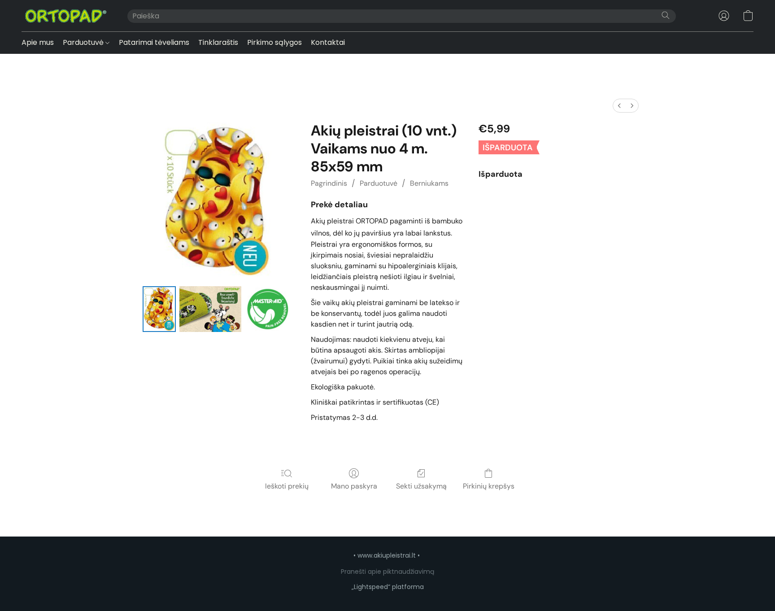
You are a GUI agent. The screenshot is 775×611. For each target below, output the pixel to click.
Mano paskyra (354, 486)
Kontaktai (328, 42)
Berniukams (429, 183)
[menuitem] (619, 105)
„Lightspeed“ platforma (388, 586)
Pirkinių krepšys (488, 486)
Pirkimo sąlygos (274, 42)
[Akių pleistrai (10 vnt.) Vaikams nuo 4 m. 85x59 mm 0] (159, 309)
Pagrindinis (329, 183)
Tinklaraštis (218, 42)
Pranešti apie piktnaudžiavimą (387, 571)
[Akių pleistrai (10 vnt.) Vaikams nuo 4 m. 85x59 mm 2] (268, 309)
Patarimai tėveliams (154, 42)
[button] (65, 15)
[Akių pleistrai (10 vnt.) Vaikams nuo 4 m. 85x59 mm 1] (210, 309)
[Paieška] (665, 15)
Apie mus (38, 42)
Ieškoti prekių (287, 486)
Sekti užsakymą (421, 486)
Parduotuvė (84, 42)
